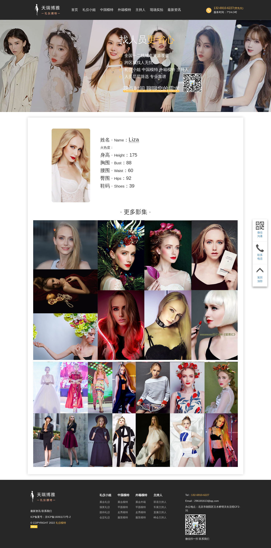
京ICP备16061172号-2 (58, 516)
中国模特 (106, 10)
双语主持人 (160, 501)
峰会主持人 (160, 517)
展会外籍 (141, 501)
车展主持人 (160, 507)
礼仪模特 (61, 522)
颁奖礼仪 (105, 507)
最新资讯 (174, 10)
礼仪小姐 (89, 10)
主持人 (140, 10)
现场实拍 (156, 10)
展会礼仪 (105, 501)
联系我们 (46, 511)
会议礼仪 (105, 517)
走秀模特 (123, 512)
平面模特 (123, 507)
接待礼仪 (105, 512)
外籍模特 (124, 10)
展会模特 (123, 501)
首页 (74, 10)
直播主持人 (160, 512)
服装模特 (123, 517)
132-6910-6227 (224, 8)
